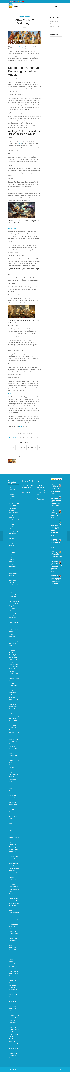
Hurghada (11, 538)
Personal (53, 24)
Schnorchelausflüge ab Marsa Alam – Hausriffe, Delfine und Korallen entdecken (14, 924)
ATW (20, 426)
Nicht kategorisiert (13, 966)
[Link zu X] (58, 1069)
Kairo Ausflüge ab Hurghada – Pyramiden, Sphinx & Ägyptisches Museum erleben (14, 594)
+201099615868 (27, 485)
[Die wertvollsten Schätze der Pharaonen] (68, 536)
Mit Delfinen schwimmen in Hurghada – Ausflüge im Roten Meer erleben (13, 615)
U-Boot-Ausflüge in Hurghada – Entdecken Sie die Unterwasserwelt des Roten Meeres (13, 664)
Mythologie (20, 47)
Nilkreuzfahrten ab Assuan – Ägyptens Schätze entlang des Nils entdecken (13, 512)
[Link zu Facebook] (55, 1069)
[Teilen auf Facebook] (10, 447)
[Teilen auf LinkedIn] (24, 447)
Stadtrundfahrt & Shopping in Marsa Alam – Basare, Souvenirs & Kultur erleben (14, 947)
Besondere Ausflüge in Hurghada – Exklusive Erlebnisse (12, 557)
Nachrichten (54, 22)
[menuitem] (55, 7)
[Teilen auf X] (13, 447)
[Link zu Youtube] (60, 1069)
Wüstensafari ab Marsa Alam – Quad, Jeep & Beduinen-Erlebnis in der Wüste (13, 959)
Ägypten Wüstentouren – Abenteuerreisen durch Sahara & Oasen (13, 814)
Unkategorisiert (25, 16)
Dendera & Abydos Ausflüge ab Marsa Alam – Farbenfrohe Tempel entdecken (13, 882)
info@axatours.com (28, 488)
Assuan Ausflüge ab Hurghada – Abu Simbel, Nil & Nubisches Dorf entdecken (14, 545)
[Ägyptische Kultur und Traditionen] (1, 536)
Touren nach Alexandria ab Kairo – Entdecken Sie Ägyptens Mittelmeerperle (14, 751)
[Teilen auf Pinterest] (21, 447)
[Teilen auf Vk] (32, 447)
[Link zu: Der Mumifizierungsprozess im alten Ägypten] (10, 461)
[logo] (14, 7)
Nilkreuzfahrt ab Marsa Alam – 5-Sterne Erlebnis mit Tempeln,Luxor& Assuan (14, 912)
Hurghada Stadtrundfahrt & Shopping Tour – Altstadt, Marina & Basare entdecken (13, 582)
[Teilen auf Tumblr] (28, 447)
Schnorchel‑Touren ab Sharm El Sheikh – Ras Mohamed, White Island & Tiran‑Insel (14, 1020)
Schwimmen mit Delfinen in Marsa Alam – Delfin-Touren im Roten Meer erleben (13, 936)
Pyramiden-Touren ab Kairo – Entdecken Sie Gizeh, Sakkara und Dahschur (14, 730)
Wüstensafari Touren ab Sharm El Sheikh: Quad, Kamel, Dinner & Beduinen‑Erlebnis (13, 1055)
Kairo (10, 681)
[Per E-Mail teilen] (39, 447)
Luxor (10, 833)
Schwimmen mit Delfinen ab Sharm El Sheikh (14, 1029)
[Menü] (59, 7)
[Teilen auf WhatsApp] (17, 447)
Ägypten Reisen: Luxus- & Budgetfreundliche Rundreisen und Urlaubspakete (13, 802)
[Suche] (55, 7)
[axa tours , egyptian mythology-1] (24, 37)
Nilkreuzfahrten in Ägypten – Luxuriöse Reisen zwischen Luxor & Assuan (14, 825)
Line (31, 433)
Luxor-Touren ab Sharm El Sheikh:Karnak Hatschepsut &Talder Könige (13, 985)
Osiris (20, 143)
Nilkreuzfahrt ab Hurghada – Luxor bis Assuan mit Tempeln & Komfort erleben (14, 627)
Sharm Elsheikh (13, 969)
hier (16, 423)
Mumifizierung (12, 228)
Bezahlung (40, 485)
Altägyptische (25, 437)
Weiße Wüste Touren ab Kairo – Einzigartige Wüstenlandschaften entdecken (14, 772)
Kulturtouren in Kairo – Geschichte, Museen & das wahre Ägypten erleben (14, 718)
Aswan (10, 492)
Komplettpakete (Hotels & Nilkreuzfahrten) (12, 793)
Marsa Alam (12, 854)
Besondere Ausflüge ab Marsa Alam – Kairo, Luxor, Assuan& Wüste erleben (14, 870)
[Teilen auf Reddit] (35, 447)
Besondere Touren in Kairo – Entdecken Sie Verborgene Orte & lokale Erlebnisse (14, 687)
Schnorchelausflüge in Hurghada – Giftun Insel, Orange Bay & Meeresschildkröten (14, 652)
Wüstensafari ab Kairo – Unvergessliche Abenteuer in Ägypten (13, 783)
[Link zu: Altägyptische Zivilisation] (14, 461)
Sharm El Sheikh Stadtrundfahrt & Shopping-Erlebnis (13, 1046)
